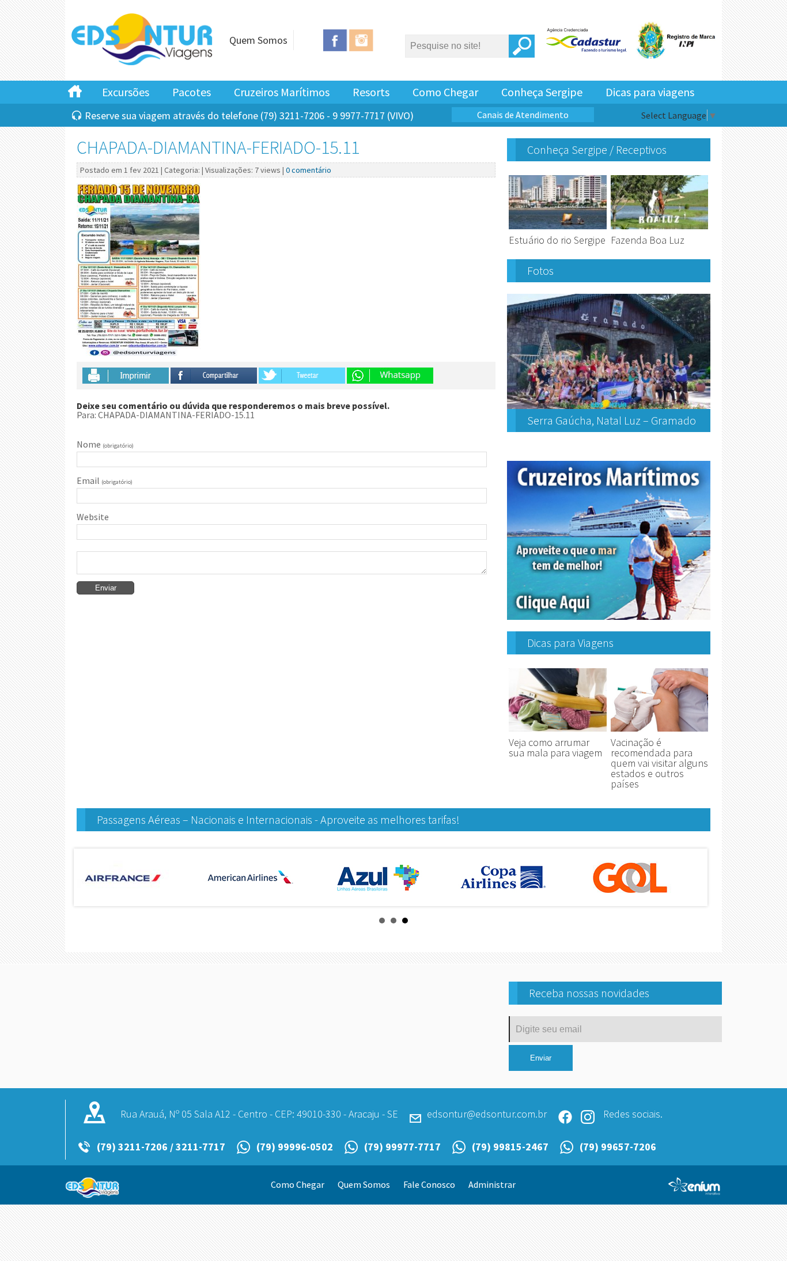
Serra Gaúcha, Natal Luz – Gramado (611, 420)
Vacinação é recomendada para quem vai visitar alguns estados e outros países (659, 763)
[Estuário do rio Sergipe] (558, 229)
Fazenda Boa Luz (647, 240)
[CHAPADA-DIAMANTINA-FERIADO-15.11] (143, 63)
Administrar (492, 1184)
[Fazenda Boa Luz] (660, 229)
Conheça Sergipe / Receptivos (597, 149)
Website (93, 516)
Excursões (125, 92)
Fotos (540, 270)
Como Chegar (445, 92)
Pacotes (191, 92)
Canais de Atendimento (523, 114)
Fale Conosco (429, 1184)
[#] (75, 90)
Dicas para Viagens (570, 642)
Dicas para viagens (650, 92)
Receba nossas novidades (589, 993)
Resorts (371, 92)
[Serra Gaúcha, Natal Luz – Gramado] (608, 404)
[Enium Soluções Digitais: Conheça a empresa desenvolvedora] (694, 1190)
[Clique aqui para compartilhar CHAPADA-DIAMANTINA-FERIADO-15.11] (215, 379)
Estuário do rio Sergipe (557, 240)
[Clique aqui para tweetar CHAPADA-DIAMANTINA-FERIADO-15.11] (302, 379)
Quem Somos (258, 40)
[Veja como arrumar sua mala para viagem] (558, 732)
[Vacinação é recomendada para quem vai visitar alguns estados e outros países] (660, 732)
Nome (105, 444)
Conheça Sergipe (541, 92)
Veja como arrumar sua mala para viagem (555, 747)
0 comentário (308, 170)
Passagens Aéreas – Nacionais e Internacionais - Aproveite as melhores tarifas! (278, 819)
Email (105, 480)
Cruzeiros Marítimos (282, 92)
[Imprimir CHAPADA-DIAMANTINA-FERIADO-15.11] (125, 379)
